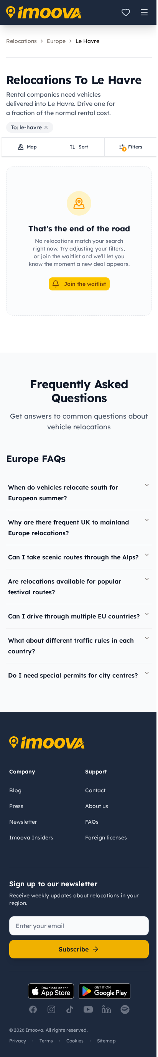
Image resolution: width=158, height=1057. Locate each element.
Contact (95, 790)
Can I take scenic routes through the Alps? (73, 557)
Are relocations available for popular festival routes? (64, 586)
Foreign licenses (106, 837)
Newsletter (23, 821)
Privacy (17, 1041)
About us (96, 806)
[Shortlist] (125, 12)
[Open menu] (144, 12)
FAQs (92, 821)
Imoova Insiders (31, 837)
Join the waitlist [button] (85, 283)
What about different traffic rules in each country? (71, 646)
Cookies (75, 1041)
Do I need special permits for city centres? (73, 675)
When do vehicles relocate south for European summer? (63, 492)
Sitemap (106, 1041)
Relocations (21, 41)
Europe (56, 41)
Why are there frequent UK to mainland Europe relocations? (68, 527)
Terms (46, 1041)
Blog (15, 790)
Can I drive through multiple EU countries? (74, 616)
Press (16, 806)
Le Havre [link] (87, 41)
